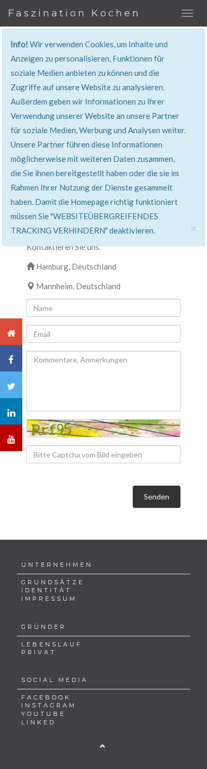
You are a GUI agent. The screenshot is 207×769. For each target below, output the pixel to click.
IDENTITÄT (46, 590)
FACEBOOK (46, 697)
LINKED (38, 722)
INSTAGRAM (48, 705)
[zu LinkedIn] (11, 411)
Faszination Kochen (74, 13)
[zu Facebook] (11, 358)
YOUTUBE (43, 714)
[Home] (11, 331)
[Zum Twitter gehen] (11, 384)
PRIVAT (38, 652)
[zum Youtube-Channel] (11, 438)
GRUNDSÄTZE (52, 582)
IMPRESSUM (49, 598)
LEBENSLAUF (51, 644)
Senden (156, 496)
